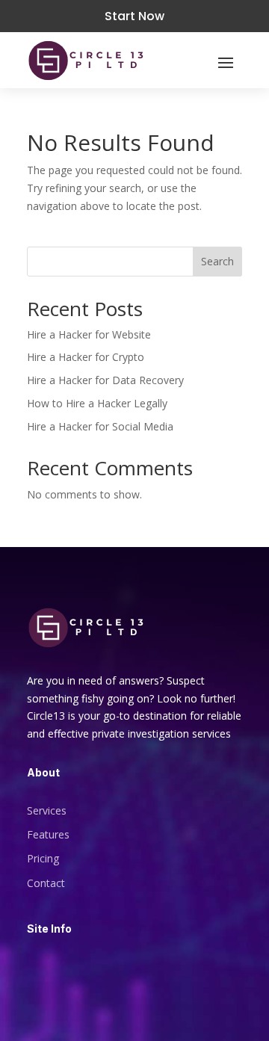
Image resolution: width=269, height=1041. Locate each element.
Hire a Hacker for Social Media (100, 426)
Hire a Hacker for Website (89, 334)
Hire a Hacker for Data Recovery (105, 380)
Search (217, 261)
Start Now (134, 16)
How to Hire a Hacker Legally (97, 403)
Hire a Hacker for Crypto (85, 357)
